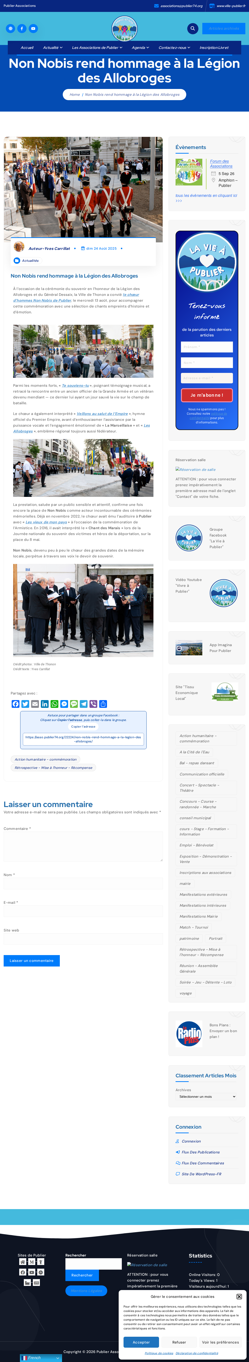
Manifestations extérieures (203, 894)
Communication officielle (201, 774)
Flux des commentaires (203, 1163)
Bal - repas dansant (196, 763)
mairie (185, 883)
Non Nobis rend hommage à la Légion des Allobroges (132, 94)
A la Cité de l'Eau (194, 752)
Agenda (138, 47)
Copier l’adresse (83, 727)
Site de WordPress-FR (201, 1174)
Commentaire (17, 828)
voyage (185, 993)
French (34, 1358)
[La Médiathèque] (31, 1261)
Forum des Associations (221, 163)
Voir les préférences (220, 1342)
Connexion (191, 1141)
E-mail (11, 902)
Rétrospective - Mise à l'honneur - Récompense (53, 767)
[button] (239, 1296)
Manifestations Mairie (198, 916)
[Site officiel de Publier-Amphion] (22, 1261)
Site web (11, 930)
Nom (9, 874)
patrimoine (189, 938)
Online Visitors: (203, 1274)
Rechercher (75, 1255)
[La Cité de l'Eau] (40, 1261)
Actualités (30, 260)
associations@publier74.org (181, 6)
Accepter (141, 1342)
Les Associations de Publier (95, 47)
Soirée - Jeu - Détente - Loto (205, 982)
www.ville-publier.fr (231, 6)
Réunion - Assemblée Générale (198, 968)
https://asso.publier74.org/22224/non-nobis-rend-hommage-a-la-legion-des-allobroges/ (83, 739)
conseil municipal (195, 818)
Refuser (179, 1342)
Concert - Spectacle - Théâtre (199, 788)
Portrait (215, 938)
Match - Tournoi (193, 927)
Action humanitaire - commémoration (45, 759)
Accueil (27, 47)
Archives (183, 1090)
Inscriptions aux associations (205, 872)
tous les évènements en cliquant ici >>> (206, 198)
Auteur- (49, 248)
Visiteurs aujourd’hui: (208, 1286)
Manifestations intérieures (202, 905)
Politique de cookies (159, 1353)
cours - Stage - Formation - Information (204, 831)
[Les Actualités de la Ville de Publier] (36, 1282)
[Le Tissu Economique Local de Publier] (27, 1282)
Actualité (50, 47)
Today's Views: (202, 1280)
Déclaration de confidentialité (197, 1353)
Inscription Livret (214, 47)
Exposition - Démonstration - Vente (205, 859)
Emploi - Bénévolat (196, 845)
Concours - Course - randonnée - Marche (198, 804)
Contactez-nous (172, 47)
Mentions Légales (86, 1290)
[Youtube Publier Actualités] (31, 1271)
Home (75, 94)
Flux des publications (201, 1152)
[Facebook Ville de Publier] (22, 1271)
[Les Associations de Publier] (40, 1271)
